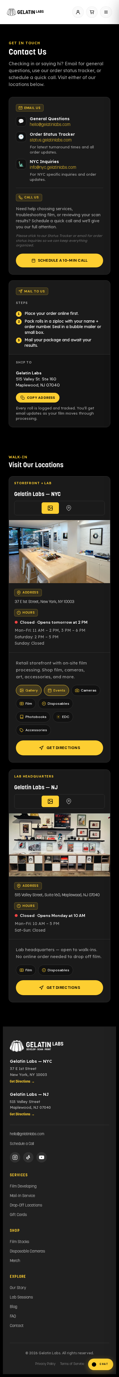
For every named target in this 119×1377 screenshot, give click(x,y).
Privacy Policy (45, 1364)
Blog (13, 1307)
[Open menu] (106, 12)
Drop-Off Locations (26, 1205)
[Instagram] (15, 1157)
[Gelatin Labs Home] (59, 1046)
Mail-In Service (22, 1196)
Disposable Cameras (27, 1251)
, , (44, 602)
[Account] (78, 12)
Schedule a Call (22, 1144)
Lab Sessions (21, 1297)
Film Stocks (19, 1242)
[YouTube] (41, 1157)
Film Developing (23, 1186)
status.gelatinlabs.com (51, 140)
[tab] (50, 508)
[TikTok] (28, 1157)
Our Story (18, 1288)
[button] (100, 1364)
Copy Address (41, 397)
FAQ (13, 1316)
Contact (17, 1326)
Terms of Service (72, 1364)
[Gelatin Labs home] (25, 12)
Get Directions (63, 747)
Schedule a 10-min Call (63, 260)
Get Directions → (22, 1081)
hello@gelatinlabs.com (50, 125)
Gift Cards (18, 1215)
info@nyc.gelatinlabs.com (53, 168)
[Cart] (92, 12)
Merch (15, 1261)
